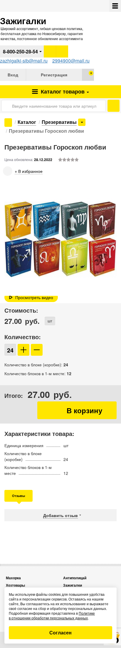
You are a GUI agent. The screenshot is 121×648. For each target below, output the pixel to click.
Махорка (13, 577)
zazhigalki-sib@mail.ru (24, 60)
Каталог (62, 91)
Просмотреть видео (34, 297)
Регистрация (54, 75)
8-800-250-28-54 (20, 51)
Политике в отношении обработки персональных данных (52, 615)
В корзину (77, 410)
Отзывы (18, 495)
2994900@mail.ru (71, 60)
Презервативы (59, 122)
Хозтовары (15, 585)
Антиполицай (74, 577)
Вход (13, 75)
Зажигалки (72, 585)
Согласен (60, 632)
